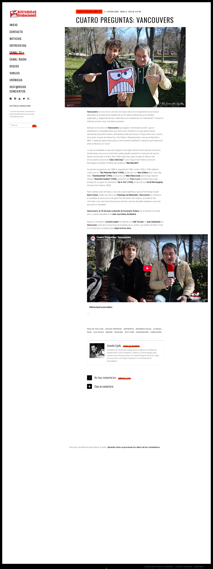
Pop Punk (130, 332)
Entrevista (129, 329)
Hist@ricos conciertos (18, 89)
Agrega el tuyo (124, 378)
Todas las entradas (131, 346)
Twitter (24, 99)
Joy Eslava (99, 332)
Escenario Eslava (144, 329)
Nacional (119, 332)
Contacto (16, 31)
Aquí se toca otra (85, 11)
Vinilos (15, 73)
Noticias (16, 38)
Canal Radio (18, 59)
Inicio (14, 25)
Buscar (28, 99)
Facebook (12, 98)
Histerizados (198, 567)
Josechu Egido (113, 11)
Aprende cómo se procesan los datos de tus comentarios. (133, 447)
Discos (14, 66)
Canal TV (16, 52)
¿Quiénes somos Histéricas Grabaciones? (158, 567)
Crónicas (16, 80)
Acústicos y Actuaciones (183, 567)
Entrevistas (18, 45)
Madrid (110, 332)
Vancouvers (156, 332)
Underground (143, 332)
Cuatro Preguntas (114, 329)
